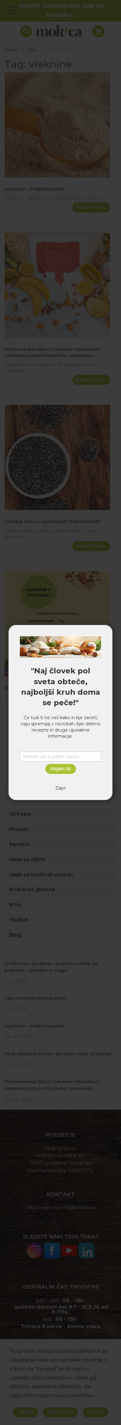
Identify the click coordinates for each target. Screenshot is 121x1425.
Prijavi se (60, 769)
